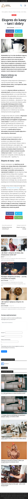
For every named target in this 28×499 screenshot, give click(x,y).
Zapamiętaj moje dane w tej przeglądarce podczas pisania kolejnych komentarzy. (12, 347)
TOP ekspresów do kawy (12, 187)
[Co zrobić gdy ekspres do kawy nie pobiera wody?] (14, 383)
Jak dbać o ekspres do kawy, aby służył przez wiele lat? (12, 254)
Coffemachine (21, 497)
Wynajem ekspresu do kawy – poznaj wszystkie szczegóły (13, 277)
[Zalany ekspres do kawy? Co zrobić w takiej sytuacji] (14, 428)
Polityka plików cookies (8, 497)
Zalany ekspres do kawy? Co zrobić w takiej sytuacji (13, 438)
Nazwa (3, 332)
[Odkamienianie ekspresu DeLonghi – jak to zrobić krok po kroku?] (14, 473)
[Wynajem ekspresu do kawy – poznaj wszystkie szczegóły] (14, 268)
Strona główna (5, 12)
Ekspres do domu (5, 250)
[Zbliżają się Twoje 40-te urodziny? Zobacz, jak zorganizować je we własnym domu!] (14, 450)
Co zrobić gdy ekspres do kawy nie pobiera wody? (13, 393)
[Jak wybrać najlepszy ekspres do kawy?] (14, 293)
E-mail (3, 336)
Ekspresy (10, 12)
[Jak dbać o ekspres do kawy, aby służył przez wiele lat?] (14, 244)
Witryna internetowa (5, 339)
